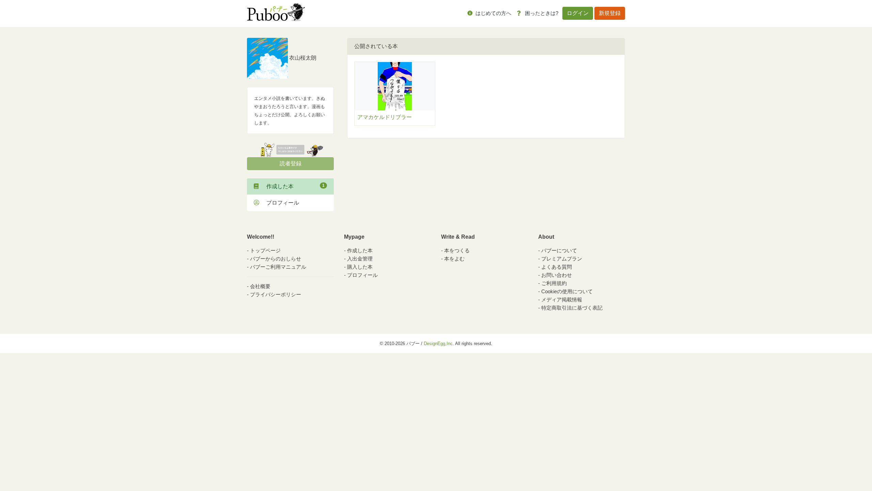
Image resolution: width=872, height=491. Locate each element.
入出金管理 (360, 259)
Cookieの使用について (567, 291)
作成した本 (293, 186)
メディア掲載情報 (561, 299)
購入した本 (360, 267)
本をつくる (457, 250)
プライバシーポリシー (275, 294)
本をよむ (454, 259)
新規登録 (610, 13)
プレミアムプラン (561, 259)
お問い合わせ (556, 275)
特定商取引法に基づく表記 (572, 308)
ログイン (578, 13)
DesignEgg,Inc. (439, 343)
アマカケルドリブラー (384, 117)
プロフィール (280, 203)
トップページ (265, 250)
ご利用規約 (554, 283)
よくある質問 (556, 267)
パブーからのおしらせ (275, 259)
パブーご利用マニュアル (278, 267)
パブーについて (559, 250)
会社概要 (260, 286)
